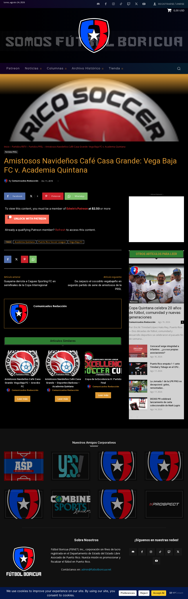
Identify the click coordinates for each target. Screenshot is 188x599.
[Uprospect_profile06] (164, 504)
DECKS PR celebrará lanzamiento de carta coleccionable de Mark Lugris (165, 402)
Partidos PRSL (36, 146)
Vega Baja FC (76, 241)
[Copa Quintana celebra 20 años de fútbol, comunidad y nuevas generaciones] (156, 283)
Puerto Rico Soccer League (52, 241)
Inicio (7, 146)
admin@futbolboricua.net (96, 569)
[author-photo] (8, 390)
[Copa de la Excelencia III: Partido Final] (103, 363)
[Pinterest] (24, 259)
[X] (136, 4)
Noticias (134, 302)
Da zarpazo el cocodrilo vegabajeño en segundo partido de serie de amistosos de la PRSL (95, 285)
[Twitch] (129, 4)
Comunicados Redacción (25, 180)
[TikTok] (121, 4)
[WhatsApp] (33, 259)
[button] (178, 68)
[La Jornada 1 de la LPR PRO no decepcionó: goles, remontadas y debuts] (138, 386)
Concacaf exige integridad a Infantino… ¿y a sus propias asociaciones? (164, 349)
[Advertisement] (156, 219)
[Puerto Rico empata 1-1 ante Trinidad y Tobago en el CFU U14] (138, 368)
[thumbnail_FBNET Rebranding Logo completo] (117, 466)
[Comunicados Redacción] (6, 181)
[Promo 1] (24, 466)
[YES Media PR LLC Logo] (70, 466)
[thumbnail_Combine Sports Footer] (70, 504)
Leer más (22, 399)
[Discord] (98, 4)
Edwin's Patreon (77, 208)
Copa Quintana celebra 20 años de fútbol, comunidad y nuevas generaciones (155, 312)
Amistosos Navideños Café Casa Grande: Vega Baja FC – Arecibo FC (22, 383)
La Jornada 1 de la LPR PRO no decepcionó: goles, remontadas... (166, 384)
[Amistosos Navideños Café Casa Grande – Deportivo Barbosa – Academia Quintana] (62, 363)
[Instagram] (113, 4)
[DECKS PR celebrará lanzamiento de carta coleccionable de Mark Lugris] (138, 403)
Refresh (60, 230)
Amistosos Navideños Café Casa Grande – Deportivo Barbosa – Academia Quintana (63, 383)
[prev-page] (131, 417)
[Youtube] (144, 4)
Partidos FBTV (19, 146)
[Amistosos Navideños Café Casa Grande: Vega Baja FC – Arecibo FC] (22, 363)
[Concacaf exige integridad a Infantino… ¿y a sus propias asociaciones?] (138, 351)
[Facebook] (106, 4)
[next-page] (137, 417)
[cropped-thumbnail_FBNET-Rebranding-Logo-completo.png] (164, 466)
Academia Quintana (25, 241)
